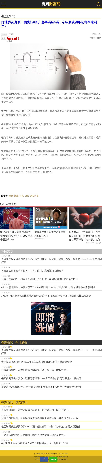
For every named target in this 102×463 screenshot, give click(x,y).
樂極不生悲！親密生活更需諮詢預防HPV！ (50, 234)
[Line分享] (54, 459)
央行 (27, 196)
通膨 (16, 196)
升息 (22, 196)
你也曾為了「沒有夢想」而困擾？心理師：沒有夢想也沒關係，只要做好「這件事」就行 (84, 236)
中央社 (9, 41)
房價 (11, 196)
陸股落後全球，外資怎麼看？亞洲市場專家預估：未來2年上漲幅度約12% (16, 236)
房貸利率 (34, 196)
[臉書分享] (44, 459)
